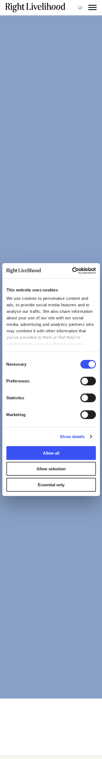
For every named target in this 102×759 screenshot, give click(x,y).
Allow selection (51, 469)
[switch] (88, 381)
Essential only (51, 484)
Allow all (51, 453)
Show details (72, 436)
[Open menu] (92, 7)
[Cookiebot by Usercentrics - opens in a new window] (73, 270)
